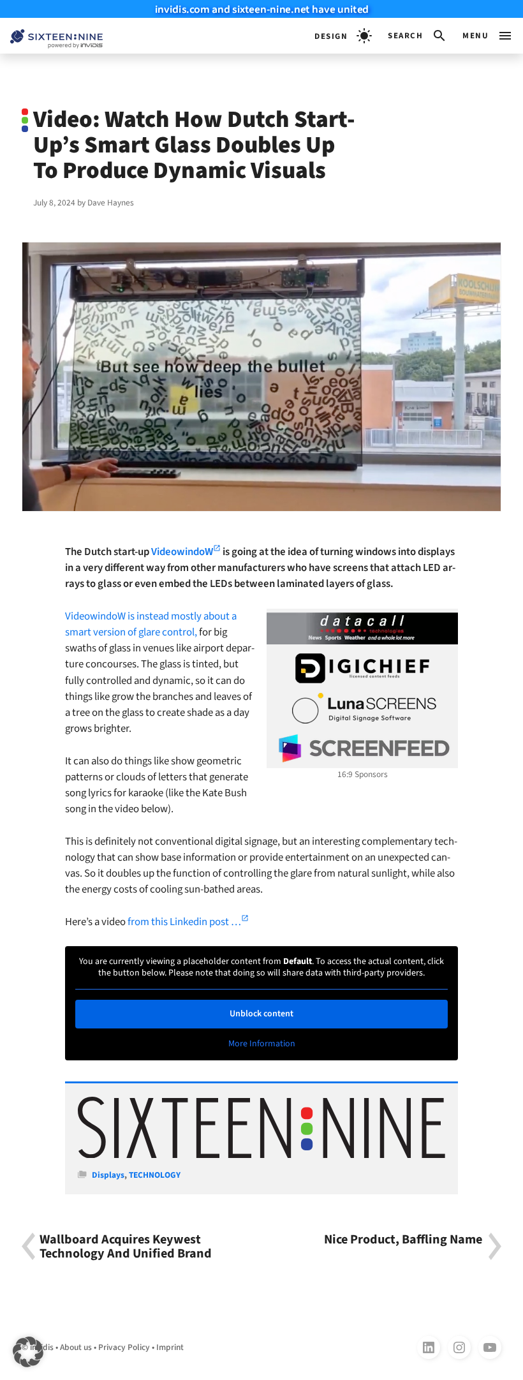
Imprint (170, 1347)
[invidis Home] (51, 36)
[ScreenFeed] (362, 748)
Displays (108, 1175)
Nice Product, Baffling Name (403, 1241)
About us (76, 1347)
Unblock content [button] (261, 1013)
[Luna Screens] (362, 708)
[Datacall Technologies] (362, 628)
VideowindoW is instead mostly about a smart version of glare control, (151, 624)
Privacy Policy (124, 1347)
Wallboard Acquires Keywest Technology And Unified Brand (126, 1247)
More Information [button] (261, 1044)
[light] (343, 36)
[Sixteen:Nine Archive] (261, 1155)
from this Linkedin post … (184, 922)
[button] (417, 36)
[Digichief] (362, 669)
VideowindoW (182, 552)
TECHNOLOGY (154, 1175)
